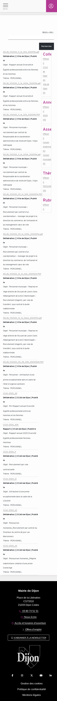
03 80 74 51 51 (30, 611)
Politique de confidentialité (31, 689)
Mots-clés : (48, 32)
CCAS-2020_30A (11, 424)
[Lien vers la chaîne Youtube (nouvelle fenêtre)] (41, 675)
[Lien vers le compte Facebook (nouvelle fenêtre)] (12, 675)
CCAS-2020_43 (10, 545)
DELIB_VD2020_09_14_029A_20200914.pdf (23, 234)
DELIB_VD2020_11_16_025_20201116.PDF (21, 114)
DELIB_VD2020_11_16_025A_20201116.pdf (21, 154)
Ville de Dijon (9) (46, 88)
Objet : (6, 64)
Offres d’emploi (33, 629)
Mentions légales (31, 695)
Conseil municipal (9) (46, 159)
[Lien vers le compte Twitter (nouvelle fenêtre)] (31, 675)
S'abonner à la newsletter (29, 638)
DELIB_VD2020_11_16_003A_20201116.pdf (21, 83)
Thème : (6, 78)
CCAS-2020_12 (10, 479)
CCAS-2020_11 (9, 451)
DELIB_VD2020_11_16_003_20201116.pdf (21, 52)
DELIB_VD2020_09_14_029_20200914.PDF (22, 194)
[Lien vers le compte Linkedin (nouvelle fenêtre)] (50, 675)
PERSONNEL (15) (46, 188)
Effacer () (46, 61)
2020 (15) (45, 117)
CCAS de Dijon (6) (45, 73)
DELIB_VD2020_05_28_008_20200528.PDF (23, 362)
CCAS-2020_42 (10, 510)
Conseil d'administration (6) (46, 146)
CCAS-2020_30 (10, 393)
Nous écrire (30, 617)
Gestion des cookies (32, 683)
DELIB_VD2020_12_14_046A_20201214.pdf (22, 318)
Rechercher (46, 46)
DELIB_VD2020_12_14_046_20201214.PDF (22, 274)
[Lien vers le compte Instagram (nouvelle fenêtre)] (22, 675)
